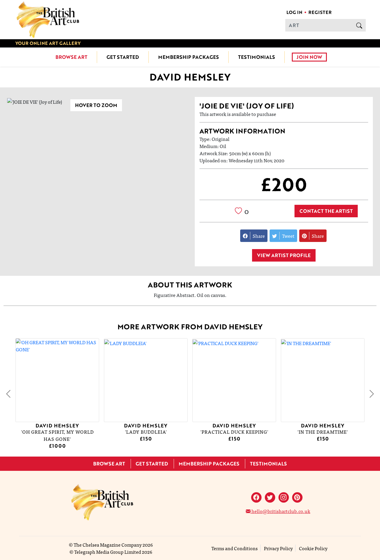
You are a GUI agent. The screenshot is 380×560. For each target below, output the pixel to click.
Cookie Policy (313, 548)
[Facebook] (256, 497)
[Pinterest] (297, 497)
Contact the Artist (326, 211)
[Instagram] (283, 497)
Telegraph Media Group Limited (107, 552)
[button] (8, 394)
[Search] (359, 25)
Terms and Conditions (234, 548)
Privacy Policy (278, 548)
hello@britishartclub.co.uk (280, 511)
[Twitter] (270, 497)
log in (294, 12)
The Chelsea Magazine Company (108, 544)
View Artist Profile (284, 255)
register (320, 12)
